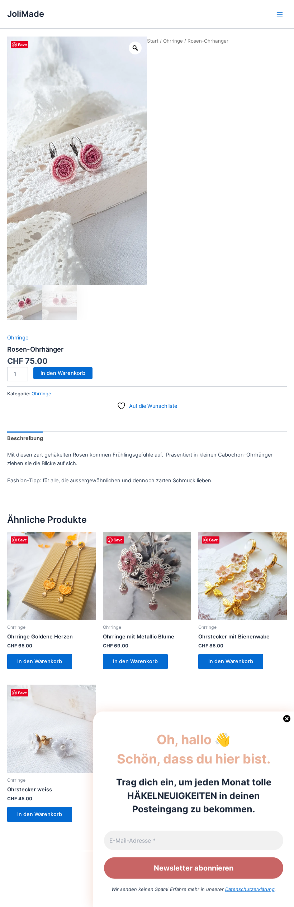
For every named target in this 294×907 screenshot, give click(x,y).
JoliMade (25, 14)
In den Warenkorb (63, 373)
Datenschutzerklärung (250, 889)
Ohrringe (173, 41)
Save (22, 44)
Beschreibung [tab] (25, 438)
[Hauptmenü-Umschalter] (279, 14)
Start (152, 41)
